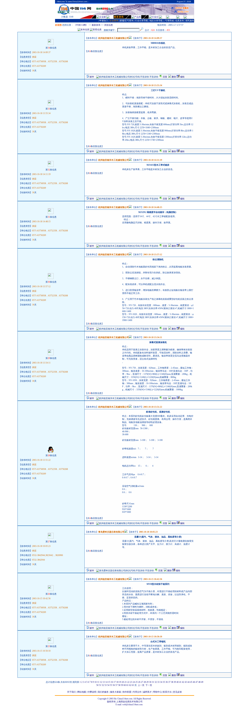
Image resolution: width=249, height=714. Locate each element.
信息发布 (179, 20)
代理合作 (137, 692)
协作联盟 (126, 692)
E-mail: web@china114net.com (129, 704)
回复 (164, 77)
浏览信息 (108, 25)
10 (95, 682)
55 (111, 685)
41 (180, 682)
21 (125, 682)
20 (123, 682)
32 (156, 682)
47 (197, 682)
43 (186, 682)
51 (100, 685)
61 (127, 685)
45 (191, 682)
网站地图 (81, 692)
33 (158, 682)
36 (167, 682)
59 (122, 685)
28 (145, 682)
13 (104, 682)
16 (112, 682)
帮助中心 (157, 692)
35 (164, 682)
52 (103, 685)
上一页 (141, 685)
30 (150, 682)
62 (130, 685)
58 (119, 685)
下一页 (148, 685)
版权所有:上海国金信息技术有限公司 (125, 701)
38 (172, 682)
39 (175, 682)
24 (134, 682)
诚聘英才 (147, 692)
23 (131, 682)
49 (202, 682)
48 (199, 682)
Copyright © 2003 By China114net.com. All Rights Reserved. (124, 698)
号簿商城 (169, 20)
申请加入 (103, 20)
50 (97, 685)
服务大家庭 (115, 692)
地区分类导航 (156, 20)
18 (117, 682)
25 (136, 682)
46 (194, 682)
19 (120, 682)
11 (98, 682)
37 (169, 682)
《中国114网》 (81, 25)
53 (105, 685)
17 (115, 682)
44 (188, 682)
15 (109, 682)
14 (106, 682)
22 (128, 682)
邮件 (91, 77)
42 (183, 682)
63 (133, 685)
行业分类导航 (141, 20)
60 (125, 685)
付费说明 (91, 692)
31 (153, 682)
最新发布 (96, 25)
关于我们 (71, 692)
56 (114, 685)
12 (101, 682)
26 (139, 682)
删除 (173, 77)
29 (147, 682)
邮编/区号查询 (126, 20)
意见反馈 (177, 692)
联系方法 (167, 692)
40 (177, 682)
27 (142, 682)
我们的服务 (103, 692)
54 (108, 685)
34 (161, 682)
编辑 (182, 77)
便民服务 (189, 20)
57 (116, 685)
